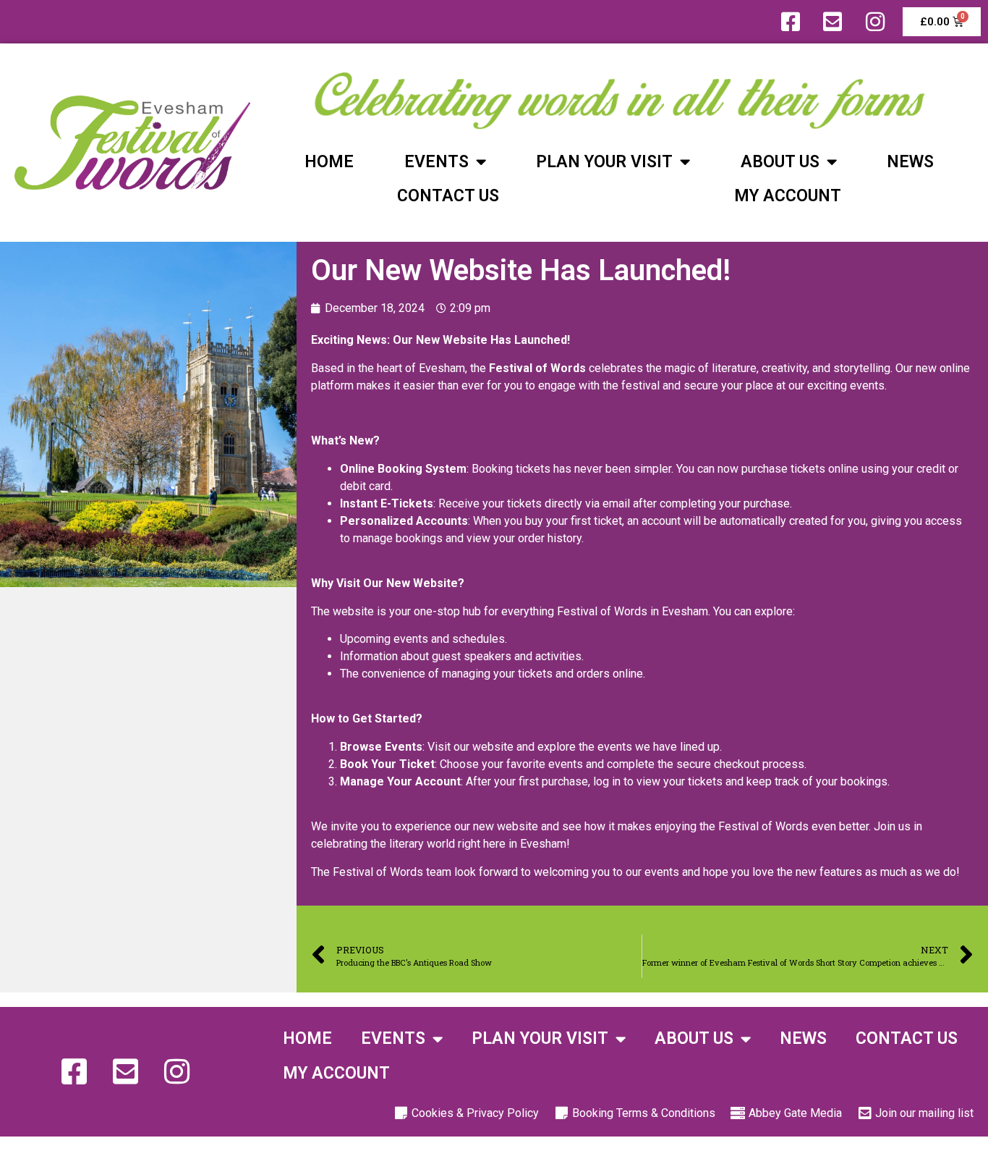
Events (436, 162)
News (910, 162)
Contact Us (448, 196)
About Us (780, 162)
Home (329, 162)
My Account (787, 196)
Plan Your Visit (604, 162)
